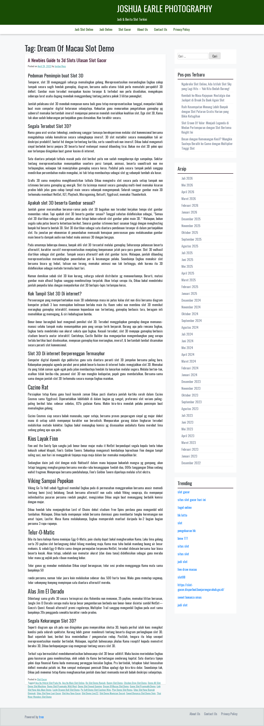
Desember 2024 (191, 300)
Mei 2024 (187, 347)
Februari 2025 (189, 286)
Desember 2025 (191, 219)
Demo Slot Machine (37, 686)
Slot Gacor (124, 29)
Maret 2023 (188, 442)
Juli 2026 (187, 178)
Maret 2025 (188, 280)
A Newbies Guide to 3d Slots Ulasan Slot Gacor (67, 60)
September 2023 (191, 402)
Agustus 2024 (189, 327)
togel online (185, 507)
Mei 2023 (187, 429)
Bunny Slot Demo (115, 682)
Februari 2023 (189, 449)
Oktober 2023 (189, 395)
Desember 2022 (191, 463)
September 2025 (191, 239)
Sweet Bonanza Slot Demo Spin (141, 693)
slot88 (181, 577)
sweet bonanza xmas (190, 597)
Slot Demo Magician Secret (112, 693)
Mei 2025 (187, 266)
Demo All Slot (154, 682)
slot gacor (184, 492)
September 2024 (191, 320)
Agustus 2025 (189, 246)
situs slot (183, 546)
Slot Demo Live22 (90, 693)
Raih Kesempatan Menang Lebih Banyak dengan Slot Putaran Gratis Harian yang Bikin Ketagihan (205, 111)
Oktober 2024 (189, 314)
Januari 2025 (189, 293)
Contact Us (160, 29)
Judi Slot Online (84, 29)
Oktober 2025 (189, 232)
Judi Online (105, 29)
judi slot (182, 561)
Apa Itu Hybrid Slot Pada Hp (48, 682)
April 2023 (187, 435)
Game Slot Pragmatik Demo (143, 686)
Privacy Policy (181, 29)
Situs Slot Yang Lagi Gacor (49, 693)
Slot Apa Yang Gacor (71, 693)
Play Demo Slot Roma (122, 689)
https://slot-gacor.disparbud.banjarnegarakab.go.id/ (201, 587)
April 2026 (187, 192)
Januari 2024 (189, 374)
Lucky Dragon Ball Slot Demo (66, 689)
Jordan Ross (60, 66)
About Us (142, 29)
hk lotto (182, 515)
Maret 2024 (188, 361)
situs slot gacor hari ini (192, 499)
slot (180, 523)
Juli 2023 (187, 415)
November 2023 (190, 388)
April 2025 (187, 273)
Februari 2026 (189, 205)
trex (41, 717)
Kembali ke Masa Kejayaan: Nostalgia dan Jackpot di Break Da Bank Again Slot (205, 97)
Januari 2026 (189, 212)
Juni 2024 (187, 341)
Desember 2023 (191, 381)
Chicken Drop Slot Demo (135, 682)
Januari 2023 (189, 456)
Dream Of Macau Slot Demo (116, 686)
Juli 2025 (187, 253)
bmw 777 (183, 538)
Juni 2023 (187, 422)
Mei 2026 (187, 185)
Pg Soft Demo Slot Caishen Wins (96, 689)
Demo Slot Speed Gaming (90, 686)
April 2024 (187, 354)
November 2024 (191, 307)
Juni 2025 (187, 259)
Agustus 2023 (189, 408)
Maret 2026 (188, 198)
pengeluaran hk (187, 530)
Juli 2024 (187, 334)
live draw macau (187, 569)
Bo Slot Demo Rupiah (96, 682)
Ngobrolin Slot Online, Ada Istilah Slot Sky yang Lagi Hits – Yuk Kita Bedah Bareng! (206, 86)
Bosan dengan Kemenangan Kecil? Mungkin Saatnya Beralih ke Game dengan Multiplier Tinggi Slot (207, 144)
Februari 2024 (189, 368)
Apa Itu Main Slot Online (73, 682)
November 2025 (190, 225)
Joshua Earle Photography (164, 8)
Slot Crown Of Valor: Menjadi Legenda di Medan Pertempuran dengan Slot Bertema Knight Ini (206, 128)
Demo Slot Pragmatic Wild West (62, 686)
